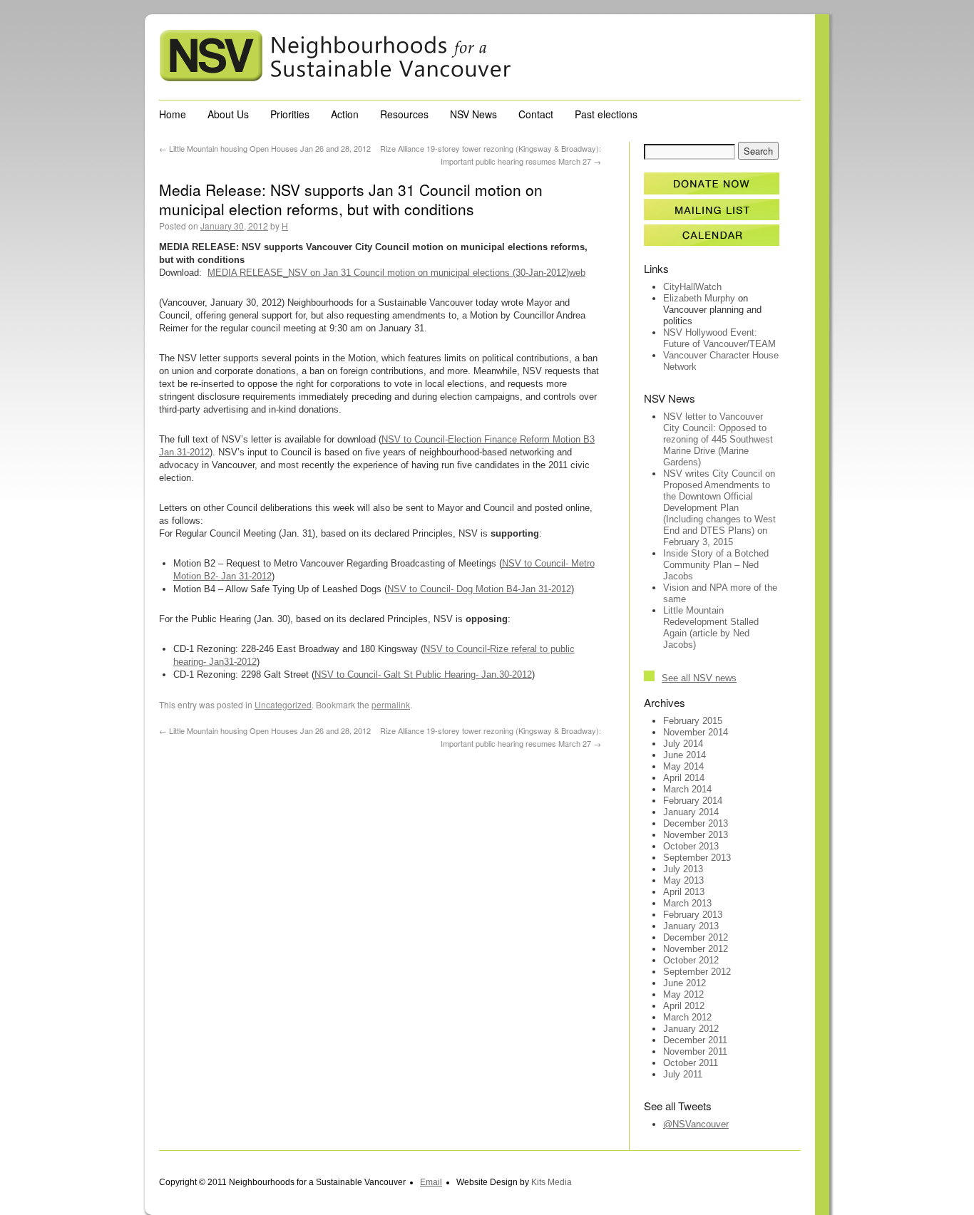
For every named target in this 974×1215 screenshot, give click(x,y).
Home (172, 114)
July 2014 (683, 743)
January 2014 (691, 812)
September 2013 (697, 857)
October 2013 (691, 846)
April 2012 (683, 1006)
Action (345, 114)
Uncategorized (283, 704)
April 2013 (683, 891)
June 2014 (684, 755)
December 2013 (695, 823)
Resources (404, 114)
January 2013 (691, 926)
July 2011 (682, 1074)
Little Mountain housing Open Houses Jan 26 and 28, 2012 (265, 148)
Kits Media (551, 1182)
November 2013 (695, 834)
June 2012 (684, 983)
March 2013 (687, 903)
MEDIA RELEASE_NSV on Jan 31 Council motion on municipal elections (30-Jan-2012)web (396, 272)
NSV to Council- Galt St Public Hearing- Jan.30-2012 (423, 674)
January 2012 (691, 1028)
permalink (390, 704)
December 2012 (695, 937)
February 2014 (692, 800)
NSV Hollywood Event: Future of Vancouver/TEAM (719, 338)
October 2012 (691, 960)
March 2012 (687, 1017)
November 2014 (695, 732)
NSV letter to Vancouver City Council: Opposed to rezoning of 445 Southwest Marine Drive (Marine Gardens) (718, 439)
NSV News (473, 114)
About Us (228, 114)
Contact (535, 114)
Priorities (289, 114)
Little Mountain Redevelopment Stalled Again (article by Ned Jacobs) (711, 627)
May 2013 (683, 880)
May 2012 (683, 994)
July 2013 (683, 869)
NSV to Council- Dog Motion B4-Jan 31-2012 (479, 589)
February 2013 (692, 914)
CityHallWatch (692, 286)
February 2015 (692, 720)
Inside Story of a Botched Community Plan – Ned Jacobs (716, 564)
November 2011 (695, 1051)
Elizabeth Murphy (699, 298)
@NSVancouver (696, 1124)
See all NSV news (699, 678)
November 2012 (695, 948)
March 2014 (687, 789)
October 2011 (690, 1063)
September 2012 (697, 971)
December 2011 (695, 1040)
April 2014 (683, 777)
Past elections (606, 114)
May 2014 (683, 766)
